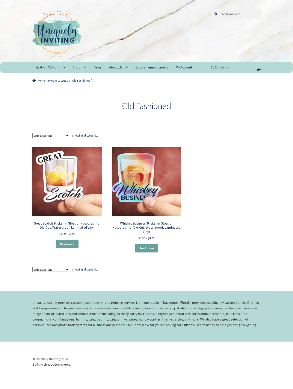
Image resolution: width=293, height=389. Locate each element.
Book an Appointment (151, 67)
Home (41, 80)
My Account (184, 67)
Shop (76, 67)
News (97, 67)
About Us (115, 67)
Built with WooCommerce (51, 364)
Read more (67, 244)
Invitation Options (46, 67)
